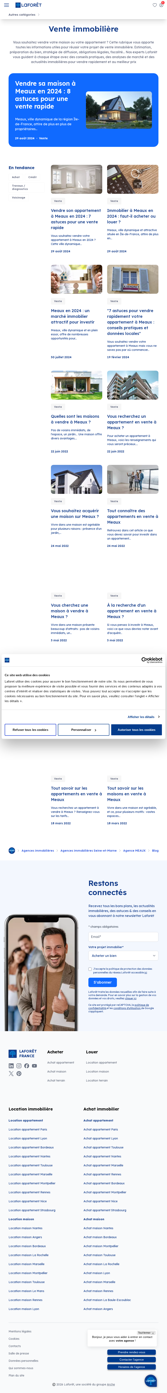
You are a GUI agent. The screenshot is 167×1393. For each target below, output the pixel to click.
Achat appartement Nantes (102, 1156)
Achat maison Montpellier (101, 1246)
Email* (96, 937)
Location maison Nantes (25, 1228)
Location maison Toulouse (27, 1282)
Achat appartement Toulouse (103, 1147)
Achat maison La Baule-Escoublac (107, 1300)
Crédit (32, 177)
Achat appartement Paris (101, 1129)
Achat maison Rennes (98, 1291)
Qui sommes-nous (21, 1368)
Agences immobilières (38, 850)
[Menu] (6, 5)
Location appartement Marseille (30, 1174)
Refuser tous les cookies (30, 729)
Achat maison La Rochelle (101, 1264)
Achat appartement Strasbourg (105, 1210)
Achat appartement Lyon (101, 1138)
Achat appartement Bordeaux (104, 1183)
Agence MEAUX (134, 850)
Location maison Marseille (26, 1264)
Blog (155, 850)
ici (145, 972)
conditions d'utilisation (127, 1008)
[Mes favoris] (154, 5)
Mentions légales (20, 1331)
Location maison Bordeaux (27, 1246)
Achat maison (56, 1071)
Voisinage (18, 197)
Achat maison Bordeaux (100, 1237)
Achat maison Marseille (99, 1282)
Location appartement (101, 1062)
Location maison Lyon (24, 1309)
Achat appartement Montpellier (105, 1192)
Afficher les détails (141, 716)
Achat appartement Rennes (102, 1174)
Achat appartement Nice (101, 1201)
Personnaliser (81, 729)
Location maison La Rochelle (28, 1255)
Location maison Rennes (25, 1300)
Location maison (97, 1071)
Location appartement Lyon (28, 1138)
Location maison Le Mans (26, 1291)
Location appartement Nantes (29, 1156)
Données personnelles (23, 1361)
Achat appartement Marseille (103, 1165)
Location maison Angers (25, 1237)
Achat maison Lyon (97, 1273)
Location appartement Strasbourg (32, 1210)
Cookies (14, 1339)
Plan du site (16, 1375)
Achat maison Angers (98, 1309)
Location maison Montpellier (28, 1273)
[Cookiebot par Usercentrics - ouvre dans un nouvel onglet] (144, 660)
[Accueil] (12, 850)
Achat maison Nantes (98, 1228)
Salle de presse (19, 1353)
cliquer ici (130, 998)
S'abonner (103, 982)
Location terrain (97, 1080)
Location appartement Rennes (29, 1192)
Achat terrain (56, 1080)
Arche (111, 1384)
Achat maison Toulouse (99, 1255)
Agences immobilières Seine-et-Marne (88, 850)
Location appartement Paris (28, 1129)
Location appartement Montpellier (32, 1183)
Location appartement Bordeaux (31, 1147)
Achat (16, 177)
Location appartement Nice (28, 1201)
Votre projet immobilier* (106, 947)
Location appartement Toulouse (31, 1165)
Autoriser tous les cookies (137, 729)
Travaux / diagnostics (20, 187)
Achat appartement (60, 1062)
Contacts (15, 1346)
